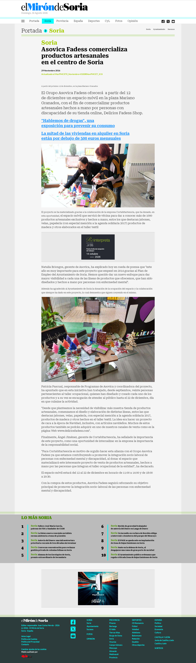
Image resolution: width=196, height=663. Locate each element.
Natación (136, 639)
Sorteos (159, 648)
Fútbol (134, 626)
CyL (107, 21)
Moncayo (113, 648)
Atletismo (136, 632)
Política (158, 623)
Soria (48, 21)
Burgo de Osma (115, 635)
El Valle (112, 629)
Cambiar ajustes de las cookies (33, 649)
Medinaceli (114, 654)
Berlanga (113, 626)
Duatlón (135, 642)
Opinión (133, 21)
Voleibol (135, 629)
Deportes (94, 21)
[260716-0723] (98, 588)
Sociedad (158, 626)
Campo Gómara (115, 645)
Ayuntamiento (159, 29)
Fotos (118, 21)
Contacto (25, 644)
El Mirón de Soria (54, 7)
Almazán (113, 651)
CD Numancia (137, 623)
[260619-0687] (98, 246)
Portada (34, 21)
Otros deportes (138, 645)
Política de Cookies (29, 639)
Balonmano (136, 635)
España (78, 21)
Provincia (62, 21)
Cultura (158, 632)
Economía (159, 629)
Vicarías (112, 642)
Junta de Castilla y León (164, 640)
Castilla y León (162, 637)
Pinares (112, 623)
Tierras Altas (114, 632)
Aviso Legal (26, 636)
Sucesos (171, 29)
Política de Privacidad (30, 642)
